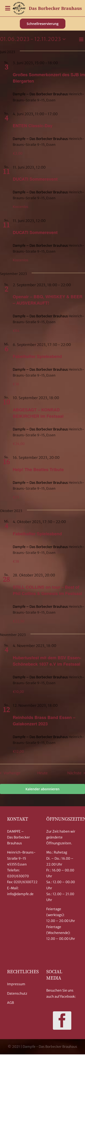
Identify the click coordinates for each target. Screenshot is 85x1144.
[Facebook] (62, 1020)
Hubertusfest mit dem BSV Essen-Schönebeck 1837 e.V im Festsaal (47, 661)
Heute (42, 773)
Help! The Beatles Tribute (38, 469)
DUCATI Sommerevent (35, 179)
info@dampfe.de (20, 894)
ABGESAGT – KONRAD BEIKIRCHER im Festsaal (38, 413)
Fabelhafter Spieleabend (37, 356)
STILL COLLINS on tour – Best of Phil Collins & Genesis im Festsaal (47, 590)
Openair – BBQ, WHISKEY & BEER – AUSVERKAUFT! (47, 300)
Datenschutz (17, 993)
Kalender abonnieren (43, 789)
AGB (10, 1003)
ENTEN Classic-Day (32, 126)
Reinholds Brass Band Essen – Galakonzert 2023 (44, 720)
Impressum (16, 984)
